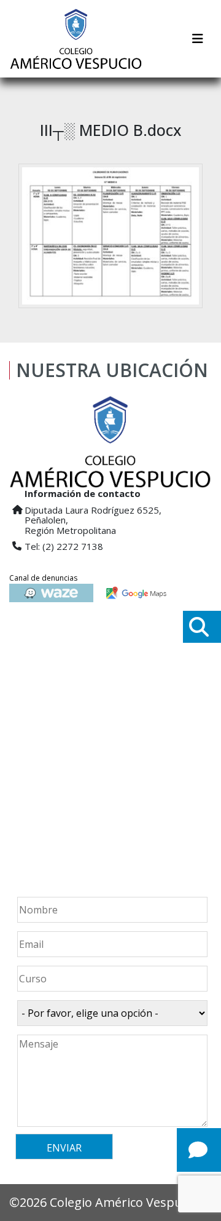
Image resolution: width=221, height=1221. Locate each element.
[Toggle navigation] (197, 39)
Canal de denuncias (43, 578)
